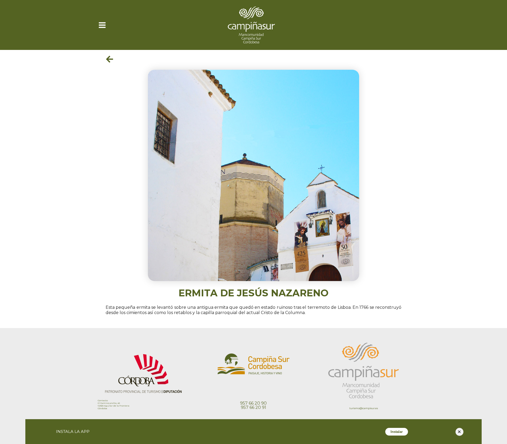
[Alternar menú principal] (102, 24)
